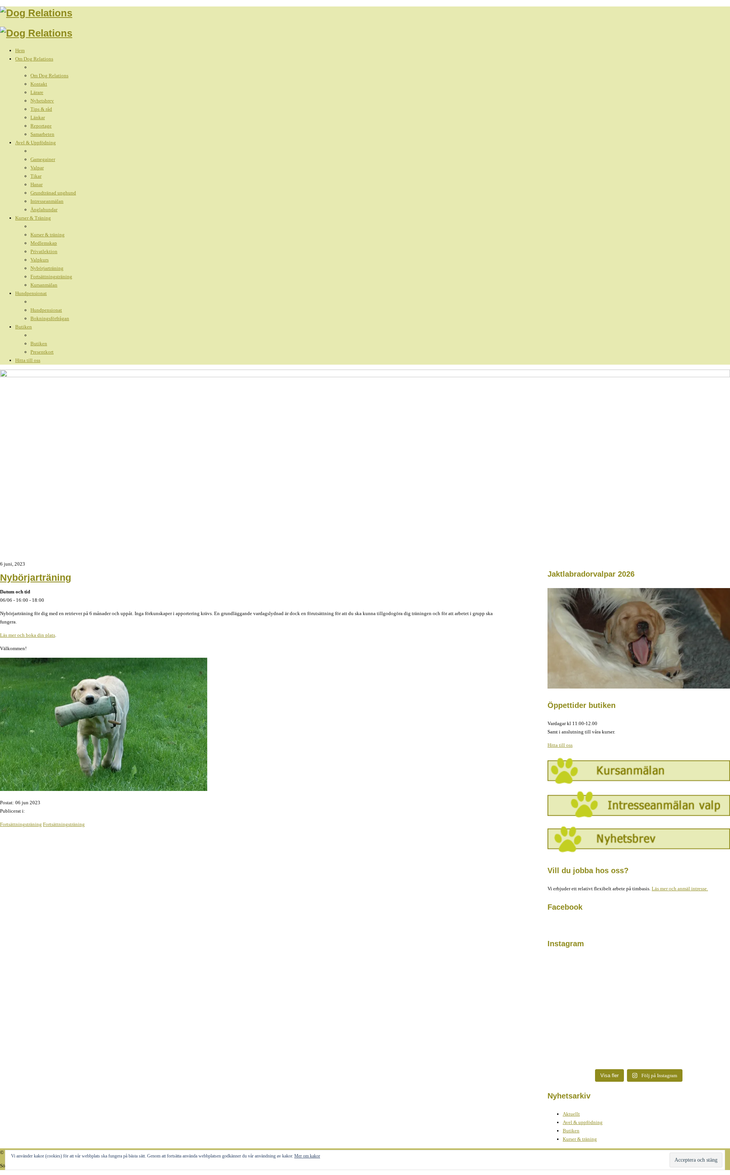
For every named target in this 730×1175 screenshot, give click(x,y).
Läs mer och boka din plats (27, 635)
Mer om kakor (307, 1156)
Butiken (571, 1131)
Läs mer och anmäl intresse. (680, 888)
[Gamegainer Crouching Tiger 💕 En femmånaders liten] (593, 979)
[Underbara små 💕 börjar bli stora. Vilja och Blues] (593, 1025)
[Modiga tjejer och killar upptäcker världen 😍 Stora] (684, 1033)
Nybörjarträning (35, 577)
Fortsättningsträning (21, 824)
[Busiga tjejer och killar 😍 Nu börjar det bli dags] (684, 983)
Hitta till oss (560, 745)
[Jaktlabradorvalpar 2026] (639, 687)
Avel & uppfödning (583, 1122)
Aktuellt (571, 1114)
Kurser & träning (580, 1139)
